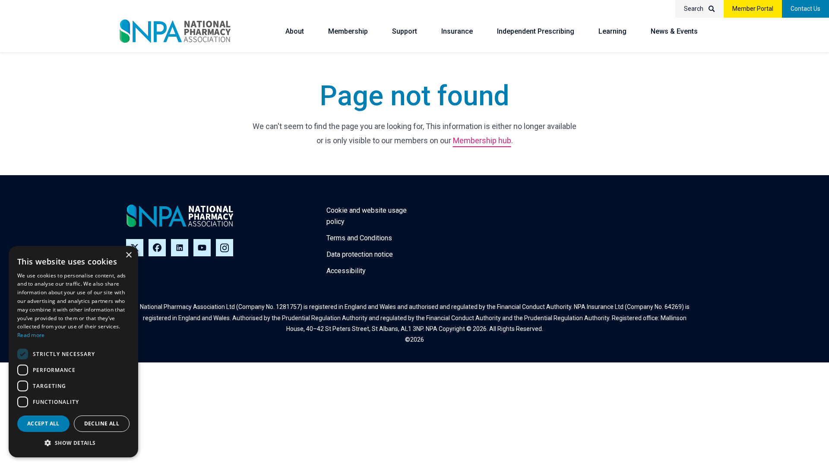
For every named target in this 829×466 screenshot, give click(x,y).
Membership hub (482, 140)
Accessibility (346, 271)
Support (404, 31)
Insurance (457, 31)
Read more (31, 335)
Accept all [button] (43, 423)
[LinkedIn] (179, 247)
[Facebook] (157, 247)
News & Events (674, 31)
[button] (73, 443)
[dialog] (73, 351)
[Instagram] (224, 247)
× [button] (128, 255)
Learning (612, 31)
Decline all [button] (101, 423)
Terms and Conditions (359, 238)
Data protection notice (359, 254)
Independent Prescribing (535, 31)
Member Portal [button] (752, 8)
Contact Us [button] (805, 8)
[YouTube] (202, 247)
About (294, 31)
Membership (348, 31)
